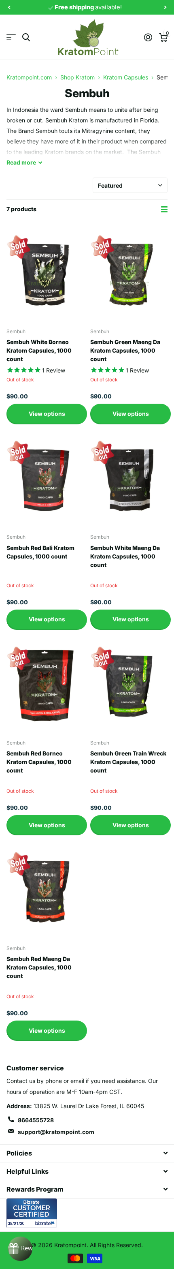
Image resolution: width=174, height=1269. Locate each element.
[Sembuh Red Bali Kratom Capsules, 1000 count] (45, 479)
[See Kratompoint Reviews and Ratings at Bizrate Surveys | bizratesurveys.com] (31, 1213)
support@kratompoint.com (56, 1131)
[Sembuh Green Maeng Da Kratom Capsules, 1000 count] (129, 273)
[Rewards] (20, 1249)
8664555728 (36, 1120)
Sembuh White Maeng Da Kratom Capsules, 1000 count (125, 556)
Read (21, 162)
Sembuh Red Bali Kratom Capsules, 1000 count (40, 552)
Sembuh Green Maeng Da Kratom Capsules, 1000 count (125, 350)
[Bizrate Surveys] (46, 1223)
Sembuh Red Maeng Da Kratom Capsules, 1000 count (39, 967)
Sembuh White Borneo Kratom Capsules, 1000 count (39, 350)
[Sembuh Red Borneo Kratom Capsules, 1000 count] (45, 684)
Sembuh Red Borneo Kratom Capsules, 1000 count (39, 762)
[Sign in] (148, 37)
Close (87, 1153)
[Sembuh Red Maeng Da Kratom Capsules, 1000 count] (45, 890)
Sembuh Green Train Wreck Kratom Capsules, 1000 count (128, 762)
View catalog (11, 37)
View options (47, 413)
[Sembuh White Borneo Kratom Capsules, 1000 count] (45, 273)
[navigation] (9, 7)
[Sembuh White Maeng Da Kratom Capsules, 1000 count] (129, 479)
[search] (26, 37)
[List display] (164, 209)
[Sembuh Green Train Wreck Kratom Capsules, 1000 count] (129, 684)
